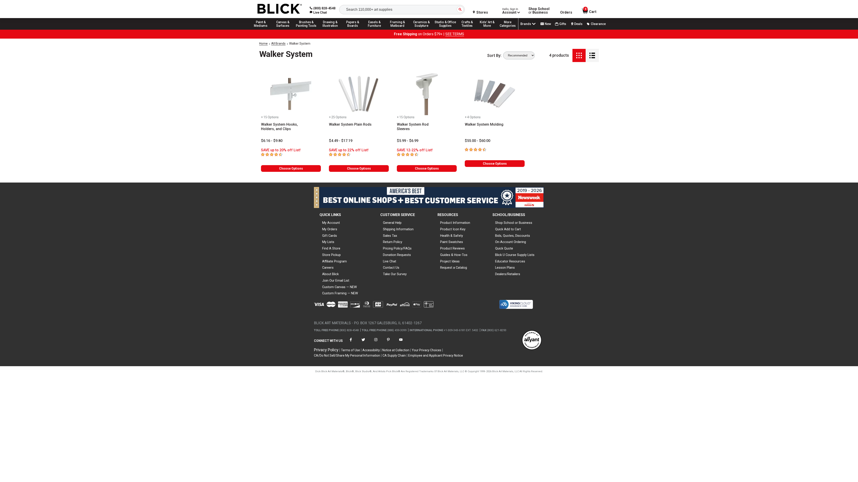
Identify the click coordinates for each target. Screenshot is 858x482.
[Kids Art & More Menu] (489, 29)
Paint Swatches (451, 242)
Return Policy (392, 242)
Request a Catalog (453, 268)
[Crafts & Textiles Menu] (469, 29)
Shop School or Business (513, 223)
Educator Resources (510, 261)
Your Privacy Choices (426, 350)
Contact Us (391, 268)
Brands (525, 24)
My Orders (329, 229)
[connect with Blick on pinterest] (388, 342)
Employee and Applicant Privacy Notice (435, 355)
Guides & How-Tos (453, 255)
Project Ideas (450, 261)
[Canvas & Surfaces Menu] (283, 29)
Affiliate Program (334, 261)
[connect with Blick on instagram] (375, 342)
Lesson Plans (505, 268)
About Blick (330, 274)
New (548, 24)
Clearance (598, 24)
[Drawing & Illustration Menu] (330, 29)
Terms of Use (350, 350)
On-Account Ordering (510, 242)
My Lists (328, 242)
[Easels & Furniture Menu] (375, 29)
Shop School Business (538, 10)
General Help (392, 223)
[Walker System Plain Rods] (359, 94)
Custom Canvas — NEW (339, 287)
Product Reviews (452, 248)
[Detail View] (592, 55)
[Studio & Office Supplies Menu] (445, 29)
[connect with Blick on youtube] (400, 342)
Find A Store (331, 248)
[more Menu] (508, 29)
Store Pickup (331, 255)
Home (263, 43)
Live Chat (389, 261)
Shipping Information (398, 229)
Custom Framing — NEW (340, 293)
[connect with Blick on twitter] (363, 342)
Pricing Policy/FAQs (397, 248)
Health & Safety (451, 236)
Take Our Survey (395, 274)
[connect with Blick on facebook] (350, 342)
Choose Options (291, 168)
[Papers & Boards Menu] (354, 29)
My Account (331, 223)
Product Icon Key (452, 229)
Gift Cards (329, 236)
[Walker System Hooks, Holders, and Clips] (291, 94)
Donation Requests (397, 255)
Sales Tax (390, 236)
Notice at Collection (395, 350)
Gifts (562, 24)
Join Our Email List (335, 280)
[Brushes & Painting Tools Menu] (306, 29)
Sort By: (494, 56)
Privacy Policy (326, 349)
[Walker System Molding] (495, 94)
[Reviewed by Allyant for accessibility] (532, 340)
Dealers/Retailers (507, 274)
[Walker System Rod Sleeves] (427, 94)
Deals (578, 24)
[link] (318, 12)
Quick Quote (504, 248)
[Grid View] (579, 55)
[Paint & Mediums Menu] (262, 29)
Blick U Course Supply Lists (514, 255)
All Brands (278, 43)
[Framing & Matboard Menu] (397, 29)
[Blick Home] (279, 9)
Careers (328, 268)
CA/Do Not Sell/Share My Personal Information (347, 355)
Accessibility (371, 350)
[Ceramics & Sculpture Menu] (421, 29)
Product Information (455, 223)
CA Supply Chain (394, 355)
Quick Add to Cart (508, 229)
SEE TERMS (454, 34)
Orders (566, 12)
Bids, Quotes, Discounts (512, 236)
